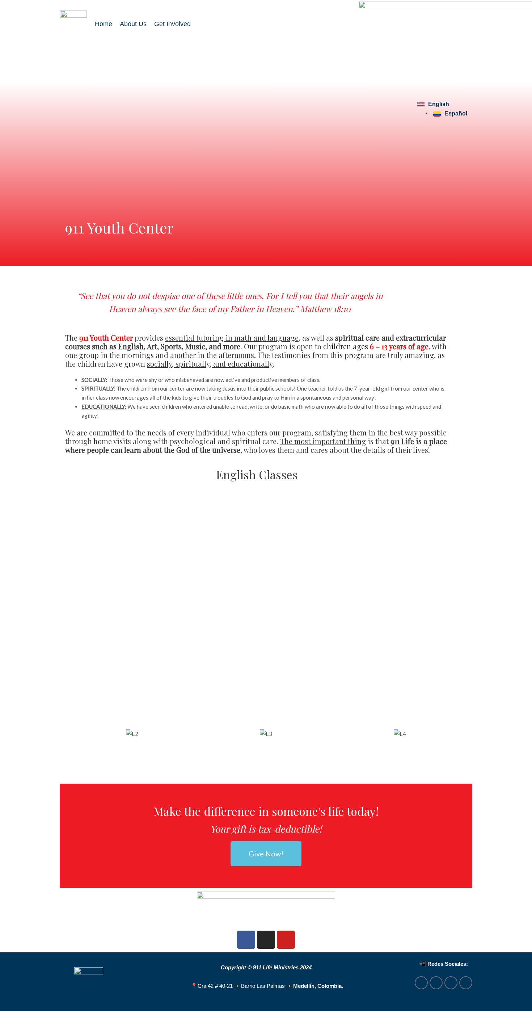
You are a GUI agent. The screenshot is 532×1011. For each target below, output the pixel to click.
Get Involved (172, 24)
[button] (72, 733)
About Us (133, 24)
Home (103, 24)
